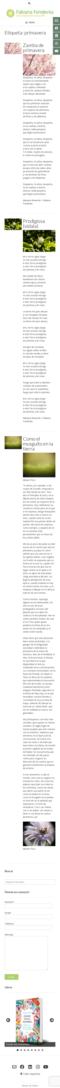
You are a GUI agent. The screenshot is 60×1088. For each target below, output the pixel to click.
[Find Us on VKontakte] (45, 1067)
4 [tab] (28, 1050)
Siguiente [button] (51, 1020)
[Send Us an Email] (14, 1067)
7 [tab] (39, 1050)
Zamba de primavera (33, 47)
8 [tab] (42, 1050)
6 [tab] (35, 1050)
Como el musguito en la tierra (38, 444)
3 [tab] (25, 1050)
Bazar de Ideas (30, 1085)
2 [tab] (21, 1050)
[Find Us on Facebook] (22, 1067)
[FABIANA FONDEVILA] (30, 13)
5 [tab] (32, 1050)
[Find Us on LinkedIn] (30, 1067)
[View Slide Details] (30, 1021)
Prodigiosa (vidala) (34, 223)
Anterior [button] (8, 1020)
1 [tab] (17, 1050)
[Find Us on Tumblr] (38, 1067)
